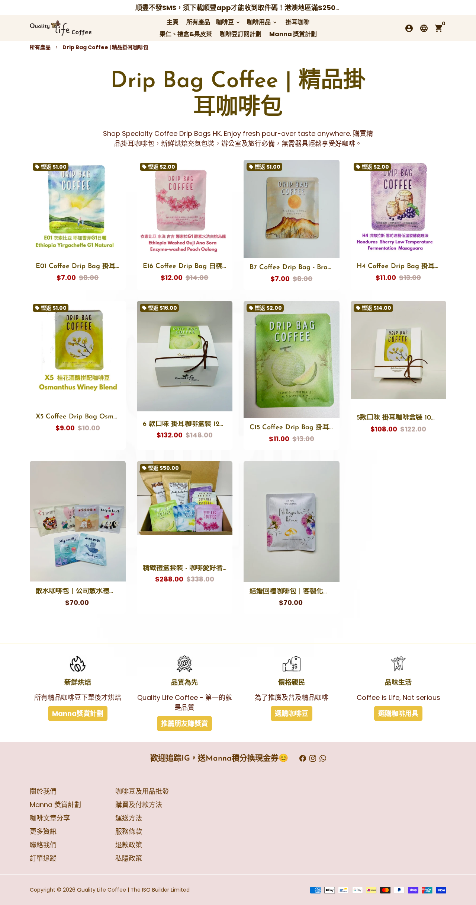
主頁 (172, 22)
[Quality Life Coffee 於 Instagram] (312, 758)
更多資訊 (43, 831)
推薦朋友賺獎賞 (184, 723)
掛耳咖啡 (297, 22)
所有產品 (198, 22)
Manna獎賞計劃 (77, 713)
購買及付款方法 (138, 804)
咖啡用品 (262, 22)
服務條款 (128, 831)
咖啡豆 (228, 22)
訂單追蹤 (43, 858)
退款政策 (128, 845)
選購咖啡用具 (398, 713)
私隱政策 (128, 858)
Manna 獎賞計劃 (293, 34)
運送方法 (128, 818)
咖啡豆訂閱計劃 (240, 34)
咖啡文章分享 (50, 818)
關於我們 (43, 791)
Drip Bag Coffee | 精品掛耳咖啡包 (105, 47)
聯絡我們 (43, 845)
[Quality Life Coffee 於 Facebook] (302, 758)
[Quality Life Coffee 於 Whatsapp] (322, 758)
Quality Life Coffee (101, 889)
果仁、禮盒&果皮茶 (186, 34)
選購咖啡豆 (291, 713)
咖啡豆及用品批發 (142, 791)
